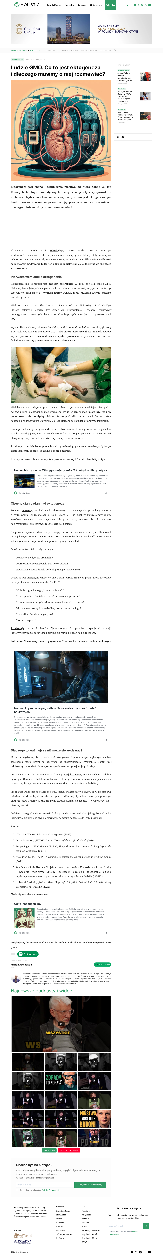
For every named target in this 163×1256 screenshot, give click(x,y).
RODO (84, 1242)
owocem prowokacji (61, 284)
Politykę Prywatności (50, 1190)
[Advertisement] (61, 230)
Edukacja (82, 5)
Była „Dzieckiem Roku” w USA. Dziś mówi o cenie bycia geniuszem (125, 96)
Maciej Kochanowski (21, 964)
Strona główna (19, 50)
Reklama (85, 1223)
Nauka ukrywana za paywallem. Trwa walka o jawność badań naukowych (67, 641)
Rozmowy (60, 1230)
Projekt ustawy (73, 774)
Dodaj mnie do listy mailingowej (90, 1185)
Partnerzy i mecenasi (91, 1230)
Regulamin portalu (90, 1234)
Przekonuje (17, 628)
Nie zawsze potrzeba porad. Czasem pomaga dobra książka (125, 116)
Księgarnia (86, 1215)
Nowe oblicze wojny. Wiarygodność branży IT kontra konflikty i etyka (65, 459)
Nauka (59, 1219)
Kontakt (85, 1219)
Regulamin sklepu (89, 1238)
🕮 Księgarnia (96, 5)
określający (57, 250)
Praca (84, 1227)
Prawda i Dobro (54, 5)
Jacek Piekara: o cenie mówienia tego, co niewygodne (125, 76)
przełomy (27, 510)
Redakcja (86, 1211)
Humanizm (69, 5)
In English (110, 5)
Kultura (59, 1227)
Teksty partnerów (64, 1234)
